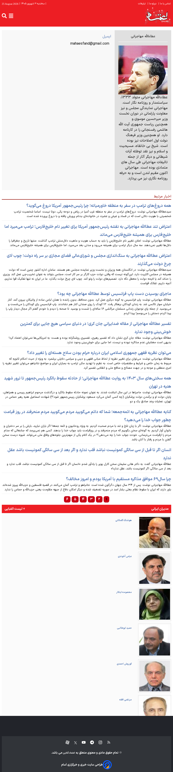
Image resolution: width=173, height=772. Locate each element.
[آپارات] (65, 742)
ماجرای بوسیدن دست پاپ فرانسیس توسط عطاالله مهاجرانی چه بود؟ (114, 294)
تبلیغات (142, 4)
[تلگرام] (90, 742)
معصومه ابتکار (124, 592)
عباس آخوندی (125, 556)
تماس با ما (164, 4)
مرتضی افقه (125, 699)
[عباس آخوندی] (154, 568)
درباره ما (152, 4)
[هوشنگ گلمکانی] (154, 532)
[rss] (106, 742)
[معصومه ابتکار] (154, 604)
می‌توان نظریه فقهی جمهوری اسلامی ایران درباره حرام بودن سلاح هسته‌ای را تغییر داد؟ (99, 353)
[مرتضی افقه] (154, 711)
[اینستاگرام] (98, 742)
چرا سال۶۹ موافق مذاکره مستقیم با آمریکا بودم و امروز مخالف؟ (118, 479)
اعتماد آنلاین (68, 753)
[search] (4, 15)
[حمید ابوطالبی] (154, 640)
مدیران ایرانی (159, 509)
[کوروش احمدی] (154, 675)
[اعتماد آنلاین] (157, 16)
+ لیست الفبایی (15, 509)
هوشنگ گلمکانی (123, 520)
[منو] (11, 15)
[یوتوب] (81, 742)
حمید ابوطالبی (124, 628)
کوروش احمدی (124, 664)
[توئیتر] (73, 742)
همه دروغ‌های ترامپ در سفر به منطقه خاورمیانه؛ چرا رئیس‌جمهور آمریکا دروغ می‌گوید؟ (98, 206)
